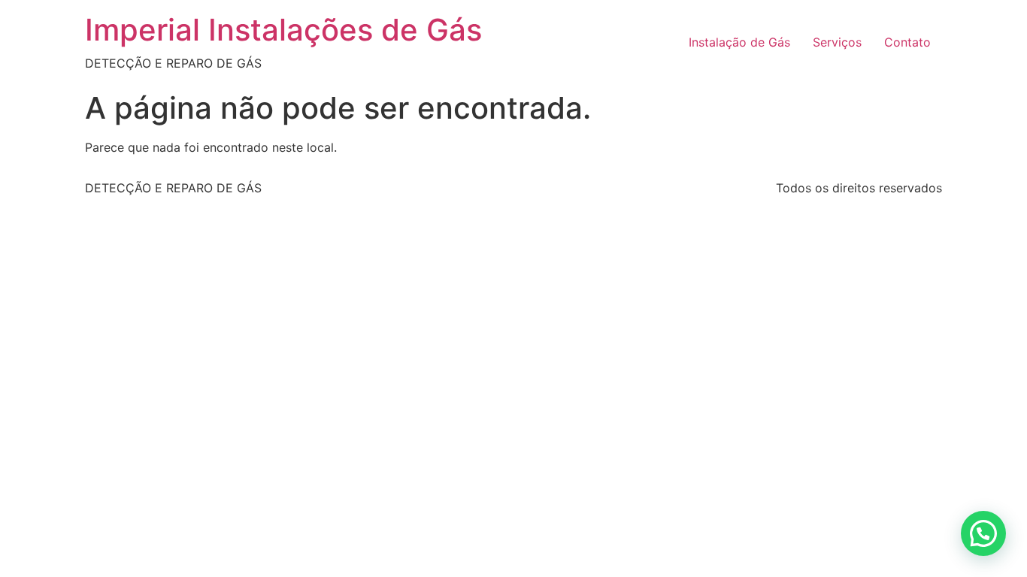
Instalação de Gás (739, 42)
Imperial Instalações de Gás (283, 29)
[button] (983, 533)
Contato (907, 42)
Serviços (837, 42)
